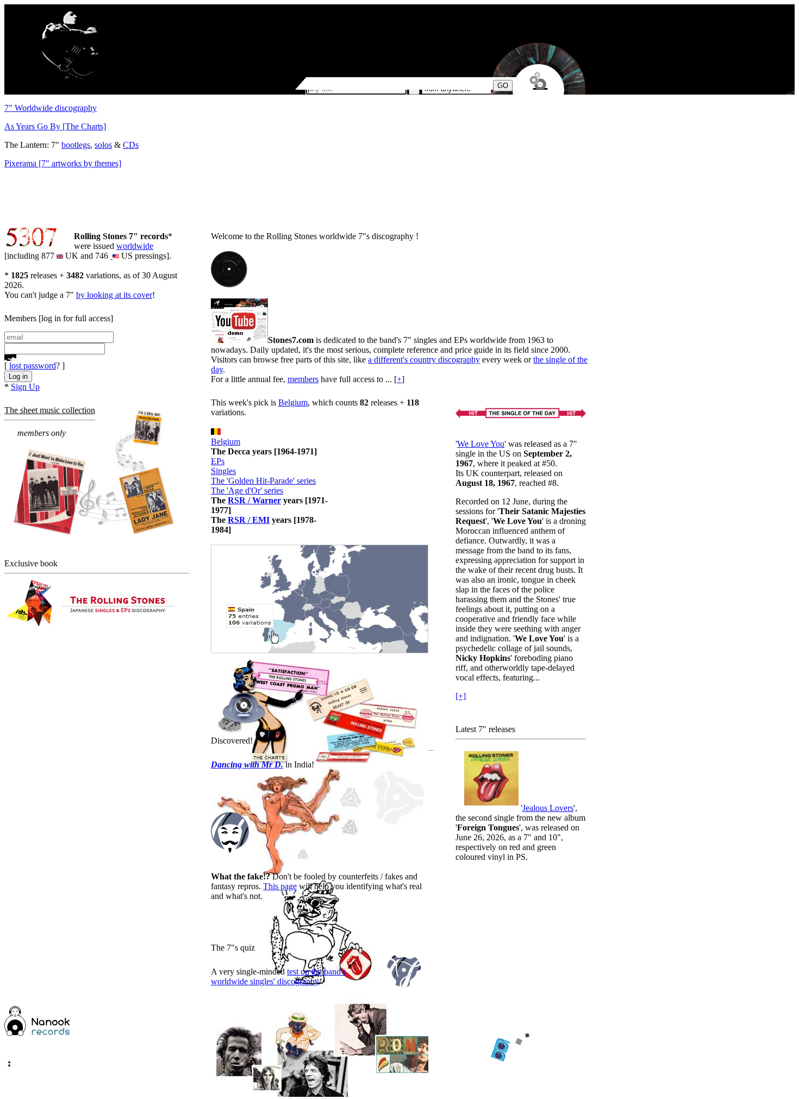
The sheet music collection (49, 410)
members (303, 379)
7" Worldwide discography (50, 108)
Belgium (293, 402)
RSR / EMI (249, 519)
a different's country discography (424, 359)
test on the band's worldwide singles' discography (278, 976)
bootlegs (75, 144)
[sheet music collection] (95, 473)
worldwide (134, 246)
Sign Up (25, 386)
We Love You (480, 443)
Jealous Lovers (547, 808)
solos (103, 144)
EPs (217, 461)
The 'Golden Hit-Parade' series (263, 480)
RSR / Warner (254, 500)
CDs (131, 144)
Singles (223, 471)
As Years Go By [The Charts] (55, 126)
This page (280, 886)
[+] (460, 696)
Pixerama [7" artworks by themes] (62, 163)
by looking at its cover (114, 294)
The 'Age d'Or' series (247, 490)
